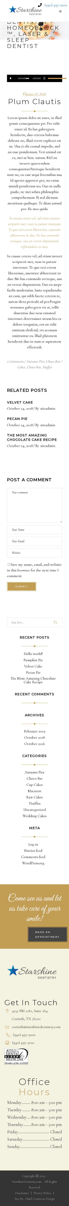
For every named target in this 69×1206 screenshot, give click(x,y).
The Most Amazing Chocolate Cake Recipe (32, 437)
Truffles (34, 803)
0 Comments (15, 361)
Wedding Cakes (35, 816)
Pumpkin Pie (33, 660)
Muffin (47, 367)
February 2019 (34, 731)
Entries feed (33, 851)
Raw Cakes (34, 797)
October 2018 (34, 737)
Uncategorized (34, 810)
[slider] (53, 78)
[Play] (10, 78)
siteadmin (47, 408)
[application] (34, 78)
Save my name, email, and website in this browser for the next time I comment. (34, 570)
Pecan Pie (17, 419)
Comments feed (33, 857)
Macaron (34, 791)
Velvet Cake (20, 402)
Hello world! (33, 654)
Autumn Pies (35, 361)
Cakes (21, 367)
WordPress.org (33, 863)
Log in (33, 844)
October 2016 (34, 744)
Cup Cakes (34, 785)
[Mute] (44, 78)
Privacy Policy (42, 1193)
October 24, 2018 (34, 95)
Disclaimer (22, 1193)
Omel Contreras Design (40, 1199)
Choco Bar (53, 361)
